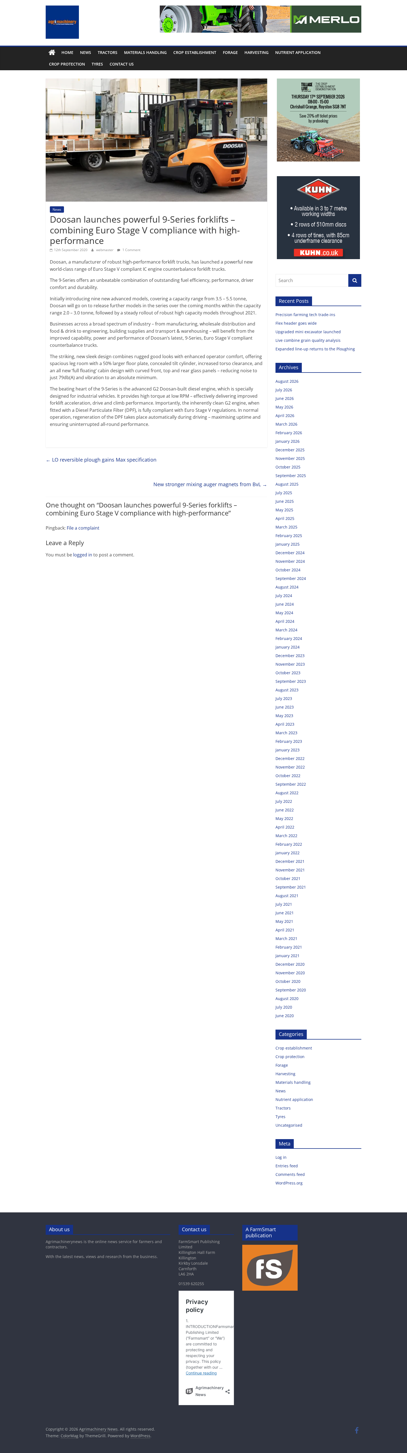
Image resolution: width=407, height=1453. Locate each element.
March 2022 (286, 835)
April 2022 (284, 827)
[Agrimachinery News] (52, 52)
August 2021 (286, 895)
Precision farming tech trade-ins (305, 314)
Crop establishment (194, 52)
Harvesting (256, 52)
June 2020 (284, 1015)
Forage (230, 52)
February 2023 (288, 741)
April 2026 (284, 415)
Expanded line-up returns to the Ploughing (315, 348)
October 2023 (287, 672)
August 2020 (286, 998)
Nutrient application (298, 52)
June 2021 (284, 912)
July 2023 (283, 698)
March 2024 (286, 629)
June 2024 (284, 604)
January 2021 (287, 955)
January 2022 (287, 852)
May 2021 (284, 921)
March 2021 (286, 938)
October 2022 (287, 775)
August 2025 (286, 484)
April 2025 (284, 518)
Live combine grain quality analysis (308, 340)
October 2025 (287, 467)
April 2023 (284, 724)
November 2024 (290, 561)
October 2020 (287, 981)
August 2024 (286, 587)
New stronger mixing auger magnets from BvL (210, 484)
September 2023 (290, 681)
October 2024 (287, 569)
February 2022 (288, 844)
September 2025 (290, 475)
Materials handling (145, 52)
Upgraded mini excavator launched (308, 331)
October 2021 (287, 878)
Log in (281, 1157)
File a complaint (83, 528)
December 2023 (290, 655)
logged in (82, 555)
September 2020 (290, 990)
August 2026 (286, 381)
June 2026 (284, 398)
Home (67, 52)
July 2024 (283, 595)
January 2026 (287, 441)
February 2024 (288, 638)
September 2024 (290, 578)
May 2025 (284, 509)
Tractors (107, 52)
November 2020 (290, 972)
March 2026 (286, 424)
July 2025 (283, 492)
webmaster (105, 250)
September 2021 (290, 887)
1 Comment (131, 250)
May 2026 (284, 407)
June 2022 (284, 810)
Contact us (122, 64)
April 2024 (284, 621)
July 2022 (283, 801)
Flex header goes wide (296, 323)
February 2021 (288, 947)
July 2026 (283, 389)
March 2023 (286, 732)
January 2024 (287, 647)
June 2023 (284, 707)
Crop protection (67, 64)
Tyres (97, 64)
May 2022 (284, 818)
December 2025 (290, 449)
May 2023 (284, 715)
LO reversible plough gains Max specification (101, 459)
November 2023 (290, 664)
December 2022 (290, 758)
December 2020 (290, 964)
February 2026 (288, 432)
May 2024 (284, 612)
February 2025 (288, 535)
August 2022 (286, 792)
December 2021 (290, 861)
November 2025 (290, 458)
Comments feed (290, 1174)
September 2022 (290, 784)
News (85, 52)
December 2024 (290, 552)
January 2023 (287, 749)
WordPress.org (289, 1183)
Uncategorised (288, 1125)
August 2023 (286, 689)
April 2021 (284, 930)
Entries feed (286, 1165)
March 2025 (286, 527)
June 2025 (284, 501)
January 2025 (287, 544)
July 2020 (283, 1007)
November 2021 (290, 870)
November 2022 (290, 767)
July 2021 (283, 904)
